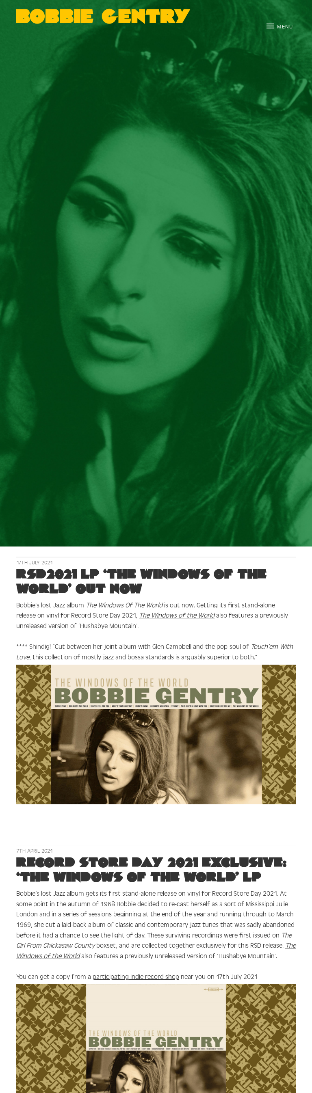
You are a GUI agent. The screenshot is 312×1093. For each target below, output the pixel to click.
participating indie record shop (136, 976)
